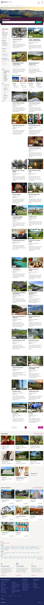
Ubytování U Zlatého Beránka (21, 516)
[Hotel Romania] (22, 526)
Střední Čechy (3, 546)
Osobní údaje (10, 595)
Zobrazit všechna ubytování (27, 89)
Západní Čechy (18, 5)
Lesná (37, 556)
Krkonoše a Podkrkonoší (14, 548)
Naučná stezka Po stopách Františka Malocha (18, 63)
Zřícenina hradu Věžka (17, 39)
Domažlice (22, 556)
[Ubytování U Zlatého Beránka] (22, 510)
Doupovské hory (3, 553)
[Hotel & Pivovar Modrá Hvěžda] (31, 79)
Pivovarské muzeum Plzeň (34, 125)
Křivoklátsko (13, 552)
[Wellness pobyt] (7, 471)
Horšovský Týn (27, 556)
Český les (20, 552)
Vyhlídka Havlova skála (34, 391)
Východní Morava (37, 548)
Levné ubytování (24, 590)
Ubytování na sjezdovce (25, 587)
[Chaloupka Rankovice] (7, 526)
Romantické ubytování (25, 584)
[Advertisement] (6, 117)
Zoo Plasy (31, 413)
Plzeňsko (2, 552)
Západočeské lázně (7, 552)
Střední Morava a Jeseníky (20, 546)
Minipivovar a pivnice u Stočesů (34, 270)
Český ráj (27, 547)
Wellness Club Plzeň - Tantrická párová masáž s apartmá (21, 478)
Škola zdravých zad (5, 461)
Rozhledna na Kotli (17, 391)
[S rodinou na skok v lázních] (36, 440)
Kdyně (16, 556)
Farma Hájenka (33, 516)
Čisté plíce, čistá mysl (19, 446)
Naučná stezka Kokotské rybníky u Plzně (34, 63)
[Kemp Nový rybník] (22, 494)
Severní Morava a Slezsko (33, 547)
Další (40, 427)
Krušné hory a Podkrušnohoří (5, 548)
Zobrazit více (41, 15)
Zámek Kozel (15, 413)
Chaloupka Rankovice (5, 532)
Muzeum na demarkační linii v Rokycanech (19, 317)
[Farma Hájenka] (36, 510)
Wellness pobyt (4, 477)
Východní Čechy (22, 547)
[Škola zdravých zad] (7, 455)
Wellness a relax (24, 583)
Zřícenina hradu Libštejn (18, 367)
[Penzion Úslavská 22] (23, 79)
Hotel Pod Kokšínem (14, 83)
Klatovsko (37, 552)
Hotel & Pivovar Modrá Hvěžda (31, 83)
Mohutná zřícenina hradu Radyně (34, 317)
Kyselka (40, 556)
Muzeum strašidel (16, 194)
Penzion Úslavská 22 (23, 83)
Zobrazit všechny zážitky (38, 433)
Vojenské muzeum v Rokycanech (33, 293)
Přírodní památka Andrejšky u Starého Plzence (19, 293)
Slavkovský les (33, 552)
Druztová (22, 5)
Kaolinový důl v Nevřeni (34, 340)
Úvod (2, 5)
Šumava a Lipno (39, 546)
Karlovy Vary (5, 556)
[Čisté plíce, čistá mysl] (22, 440)
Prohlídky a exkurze (33, 475)
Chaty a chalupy (35, 584)
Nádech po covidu (33, 461)
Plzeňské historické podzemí (35, 148)
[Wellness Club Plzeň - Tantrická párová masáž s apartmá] (22, 471)
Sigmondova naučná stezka (18, 125)
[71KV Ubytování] (36, 494)
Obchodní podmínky (4, 595)
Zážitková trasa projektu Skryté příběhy (34, 368)
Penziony (34, 583)
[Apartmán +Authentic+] (7, 494)
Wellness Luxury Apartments (39, 83)
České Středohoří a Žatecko (29, 548)
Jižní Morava (8, 546)
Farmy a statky (35, 586)
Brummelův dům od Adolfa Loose (34, 171)
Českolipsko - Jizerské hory (15, 547)
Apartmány (35, 585)
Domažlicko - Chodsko (26, 552)
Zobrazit (38, 22)
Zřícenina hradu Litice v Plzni (19, 340)
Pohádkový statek (33, 216)
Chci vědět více (3, 575)
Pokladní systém (3, 599)
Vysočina (2, 547)
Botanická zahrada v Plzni (34, 194)
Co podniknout (6, 5)
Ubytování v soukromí (36, 587)
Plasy (18, 556)
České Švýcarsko (21, 548)
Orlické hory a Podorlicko (4, 549)
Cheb (31, 556)
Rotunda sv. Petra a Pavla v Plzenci (34, 241)
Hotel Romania (18, 532)
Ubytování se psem (25, 585)
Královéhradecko (7, 547)
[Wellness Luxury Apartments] (39, 79)
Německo (8, 543)
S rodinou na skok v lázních (35, 446)
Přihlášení (19, 595)
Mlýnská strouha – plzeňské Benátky (19, 171)
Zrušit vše (3, 30)
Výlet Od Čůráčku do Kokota (18, 103)
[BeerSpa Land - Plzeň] (7, 440)
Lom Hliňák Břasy (16, 269)
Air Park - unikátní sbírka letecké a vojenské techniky (35, 40)
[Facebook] (7, 602)
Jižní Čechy (26, 546)
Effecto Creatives (40, 602)
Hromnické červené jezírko (34, 103)
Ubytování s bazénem (25, 586)
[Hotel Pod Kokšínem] (15, 79)
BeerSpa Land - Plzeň (5, 446)
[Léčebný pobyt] (22, 455)
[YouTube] (14, 602)
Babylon (34, 556)
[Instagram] (11, 602)
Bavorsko (13, 592)
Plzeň (2, 556)
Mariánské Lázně (11, 556)
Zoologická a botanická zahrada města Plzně (18, 217)
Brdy (17, 552)
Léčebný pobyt (18, 461)
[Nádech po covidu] (36, 455)
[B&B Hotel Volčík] (7, 510)
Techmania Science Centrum (19, 240)
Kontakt (15, 595)
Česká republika (12, 5)
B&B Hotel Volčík (4, 516)
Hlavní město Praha (32, 546)
